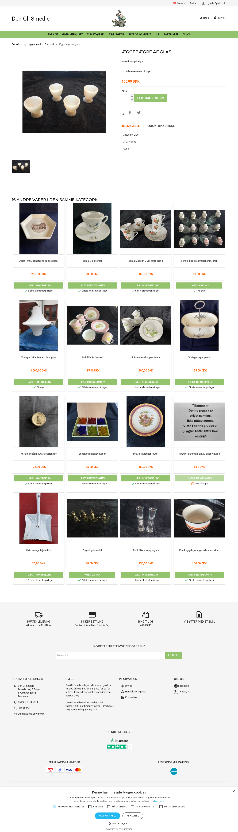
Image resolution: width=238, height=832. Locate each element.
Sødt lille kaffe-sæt (92, 357)
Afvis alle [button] (133, 815)
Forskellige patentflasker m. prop (199, 261)
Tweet (138, 112)
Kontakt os (129, 697)
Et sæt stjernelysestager (92, 454)
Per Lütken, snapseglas (146, 550)
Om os (187, 34)
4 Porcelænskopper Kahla (146, 357)
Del (129, 112)
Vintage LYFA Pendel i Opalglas (38, 357)
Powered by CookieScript (119, 829)
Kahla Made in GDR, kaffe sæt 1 (145, 261)
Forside (53, 34)
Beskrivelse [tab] (131, 126)
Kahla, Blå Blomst (92, 261)
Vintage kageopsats (199, 357)
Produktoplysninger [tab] (161, 126)
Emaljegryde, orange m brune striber (199, 550)
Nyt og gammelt (140, 34)
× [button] (234, 791)
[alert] (119, 809)
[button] (119, 823)
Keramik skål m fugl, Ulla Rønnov (39, 454)
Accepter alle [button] (107, 815)
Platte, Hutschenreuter (145, 454)
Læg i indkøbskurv (150, 98)
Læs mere (159, 800)
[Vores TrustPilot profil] (119, 740)
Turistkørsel (96, 34)
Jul (157, 34)
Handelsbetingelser (133, 691)
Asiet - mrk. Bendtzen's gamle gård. (38, 261)
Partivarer (171, 34)
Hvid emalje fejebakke (38, 550)
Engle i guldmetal (92, 550)
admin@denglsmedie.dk (29, 713)
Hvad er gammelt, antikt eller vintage (199, 454)
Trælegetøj (117, 34)
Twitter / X (184, 691)
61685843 (145, 625)
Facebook (183, 685)
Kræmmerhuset (72, 34)
